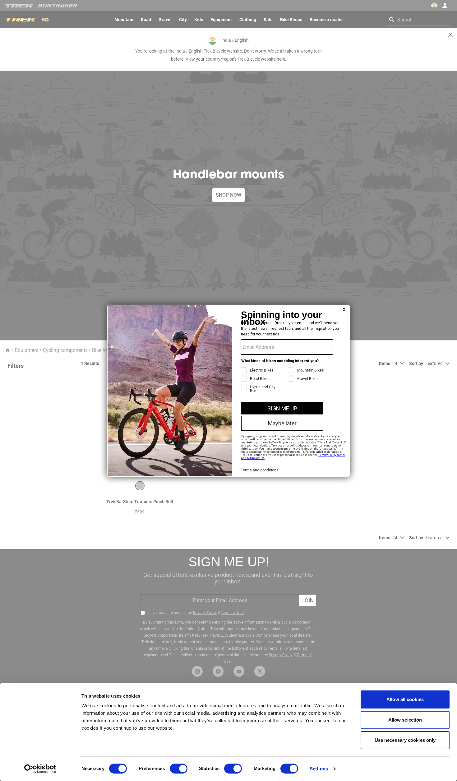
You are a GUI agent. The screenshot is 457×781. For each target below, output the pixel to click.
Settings (319, 768)
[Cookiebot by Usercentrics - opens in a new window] (40, 769)
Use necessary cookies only (405, 740)
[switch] (178, 769)
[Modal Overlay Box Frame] (228, 391)
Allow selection (405, 720)
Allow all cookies (405, 699)
